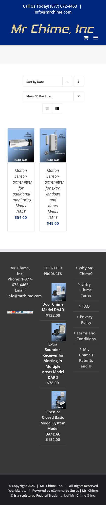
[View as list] (57, 108)
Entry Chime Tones (86, 290)
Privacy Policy (86, 319)
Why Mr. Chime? (86, 270)
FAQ (86, 306)
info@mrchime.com (53, 12)
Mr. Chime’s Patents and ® (86, 357)
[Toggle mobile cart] (86, 37)
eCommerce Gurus (65, 490)
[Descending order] (78, 82)
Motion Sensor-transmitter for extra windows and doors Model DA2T (54, 194)
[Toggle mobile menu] (96, 37)
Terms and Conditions (86, 336)
